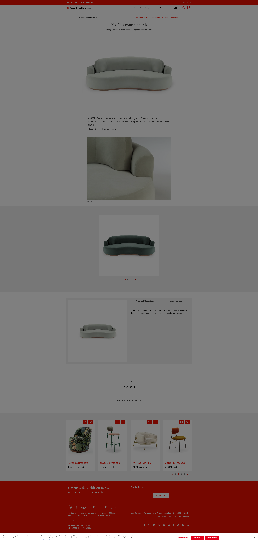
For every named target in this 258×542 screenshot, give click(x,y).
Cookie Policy (47, 540)
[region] (129, 537)
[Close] (255, 537)
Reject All (197, 537)
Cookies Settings (183, 537)
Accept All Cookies (212, 537)
